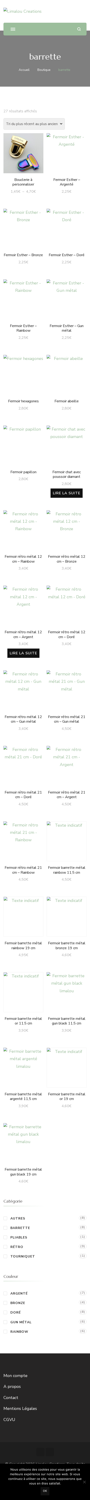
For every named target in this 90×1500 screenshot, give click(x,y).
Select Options (23, 152)
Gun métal (21, 1322)
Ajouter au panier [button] (67, 152)
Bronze (17, 1303)
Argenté (19, 1293)
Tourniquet (22, 1256)
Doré (15, 1312)
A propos (12, 1386)
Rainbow (19, 1332)
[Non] (84, 1482)
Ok (45, 1491)
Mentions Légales (20, 1408)
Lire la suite (66, 493)
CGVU (9, 1419)
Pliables (18, 1237)
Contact (10, 1397)
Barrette (20, 1228)
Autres (17, 1218)
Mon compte (15, 1375)
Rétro (16, 1247)
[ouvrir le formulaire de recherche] (79, 29)
